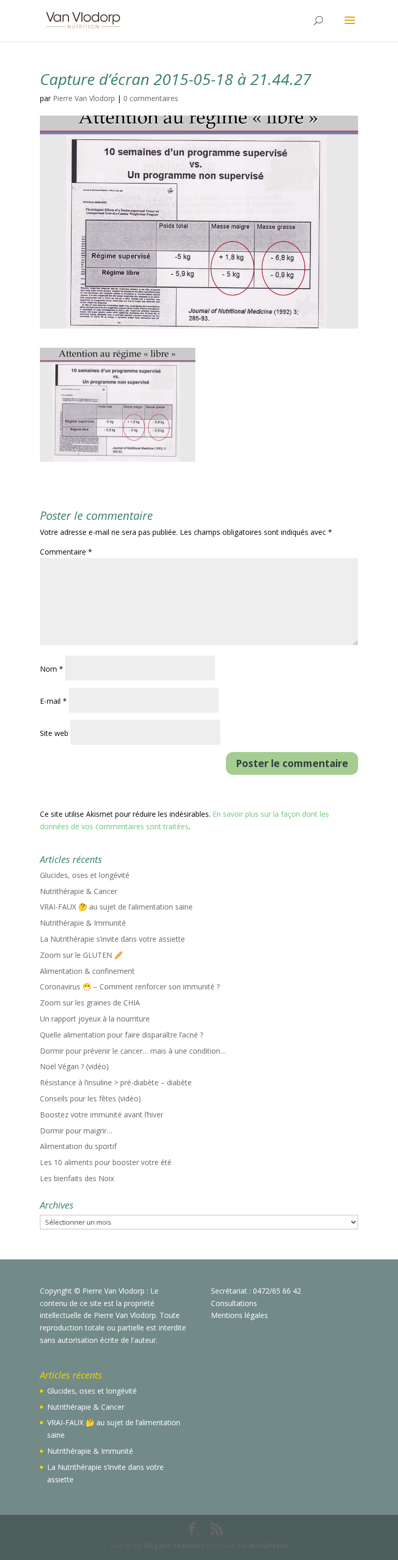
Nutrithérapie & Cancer (78, 891)
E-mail (53, 701)
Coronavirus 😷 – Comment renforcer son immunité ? (130, 986)
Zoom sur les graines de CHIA (90, 1003)
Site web (54, 733)
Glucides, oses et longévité (85, 875)
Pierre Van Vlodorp (84, 98)
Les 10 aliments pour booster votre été (106, 1162)
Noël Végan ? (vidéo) (74, 1066)
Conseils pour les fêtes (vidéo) (90, 1098)
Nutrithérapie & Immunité (83, 923)
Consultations (234, 1303)
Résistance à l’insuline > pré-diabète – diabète (116, 1082)
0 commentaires (150, 98)
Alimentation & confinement (87, 971)
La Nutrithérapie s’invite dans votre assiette (112, 939)
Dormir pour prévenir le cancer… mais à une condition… (133, 1051)
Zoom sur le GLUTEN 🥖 (81, 955)
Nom (51, 669)
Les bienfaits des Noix (77, 1178)
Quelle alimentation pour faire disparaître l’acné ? (121, 1035)
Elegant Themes (172, 1545)
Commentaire (66, 552)
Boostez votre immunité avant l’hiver (101, 1114)
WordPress (268, 1545)
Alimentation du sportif (78, 1146)
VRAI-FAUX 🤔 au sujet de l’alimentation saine (116, 907)
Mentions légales (239, 1315)
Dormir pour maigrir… (76, 1131)
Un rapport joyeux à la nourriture (95, 1019)
